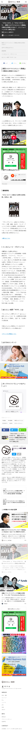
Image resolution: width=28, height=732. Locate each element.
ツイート (15, 63)
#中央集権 (10, 420)
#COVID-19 (5, 423)
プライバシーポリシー (7, 719)
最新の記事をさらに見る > (14, 609)
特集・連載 (4, 695)
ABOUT (3, 709)
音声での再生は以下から (7, 47)
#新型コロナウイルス (18, 420)
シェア (6, 63)
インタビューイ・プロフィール (9, 54)
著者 (3, 707)
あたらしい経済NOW (9, 32)
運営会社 (4, 716)
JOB (2, 705)
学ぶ (3, 700)
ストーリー (4, 697)
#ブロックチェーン (18, 423)
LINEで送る (23, 63)
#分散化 (4, 420)
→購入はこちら (6, 238)
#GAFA (10, 423)
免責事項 (4, 721)
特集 (25, 540)
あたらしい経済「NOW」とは (9, 57)
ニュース (4, 702)
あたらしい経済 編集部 (19, 449)
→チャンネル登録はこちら (9, 334)
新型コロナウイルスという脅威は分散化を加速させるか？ (13, 43)
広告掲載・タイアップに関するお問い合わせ (12, 728)
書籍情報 (4, 51)
